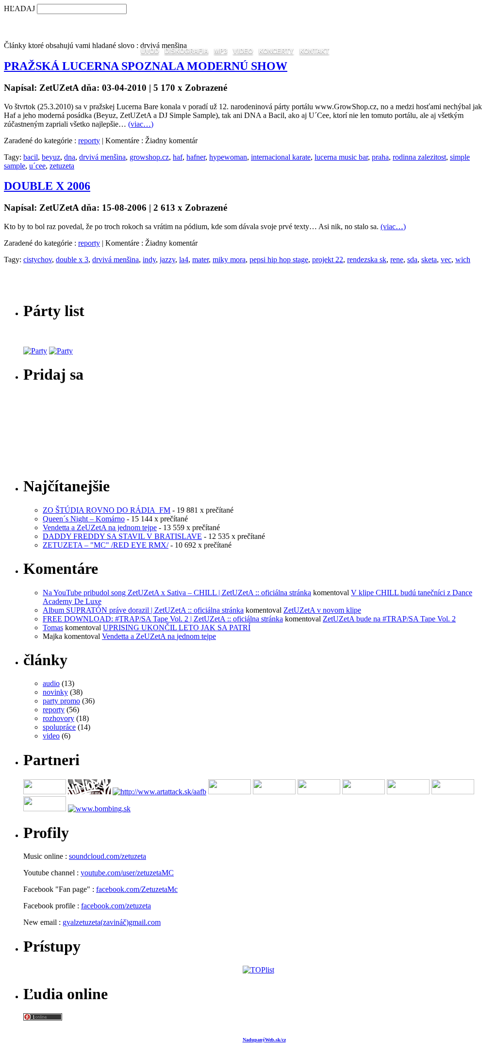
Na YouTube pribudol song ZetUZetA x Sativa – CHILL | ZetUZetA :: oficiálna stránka (177, 592)
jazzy (167, 259)
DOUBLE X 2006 (47, 186)
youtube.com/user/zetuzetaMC (127, 873)
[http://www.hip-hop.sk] (89, 791)
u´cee (37, 166)
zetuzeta (62, 166)
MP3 (220, 51)
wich (462, 259)
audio (51, 683)
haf (177, 157)
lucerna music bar (341, 157)
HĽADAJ (19, 8)
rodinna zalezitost (419, 157)
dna (69, 157)
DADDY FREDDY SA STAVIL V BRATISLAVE (122, 536)
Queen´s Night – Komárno (84, 519)
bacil (30, 157)
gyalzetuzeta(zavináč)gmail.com (112, 922)
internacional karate (281, 157)
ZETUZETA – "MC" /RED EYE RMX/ (105, 545)
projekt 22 (327, 259)
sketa (429, 259)
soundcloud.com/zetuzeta (107, 856)
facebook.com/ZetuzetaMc (137, 889)
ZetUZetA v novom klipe (322, 610)
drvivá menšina (102, 157)
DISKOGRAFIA (186, 51)
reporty (89, 140)
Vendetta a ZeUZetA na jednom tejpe (100, 527)
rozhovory (58, 718)
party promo (61, 701)
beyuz (51, 157)
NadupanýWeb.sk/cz (264, 1039)
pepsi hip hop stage (278, 259)
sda (412, 259)
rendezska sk (366, 259)
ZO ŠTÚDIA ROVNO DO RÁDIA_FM (106, 510)
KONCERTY (276, 51)
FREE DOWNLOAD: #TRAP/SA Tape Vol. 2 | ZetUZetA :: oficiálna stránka (163, 619)
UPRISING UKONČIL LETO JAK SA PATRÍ (176, 627)
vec (446, 259)
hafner (195, 157)
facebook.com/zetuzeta (116, 906)
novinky (55, 692)
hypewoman (228, 157)
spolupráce (59, 727)
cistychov (37, 259)
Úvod (150, 51)
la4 (183, 259)
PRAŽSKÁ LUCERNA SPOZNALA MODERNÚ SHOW (145, 66)
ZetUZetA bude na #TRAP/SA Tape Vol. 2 (389, 619)
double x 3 (72, 259)
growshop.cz (149, 157)
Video (243, 51)
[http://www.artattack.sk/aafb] (159, 791)
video (51, 736)
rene (396, 259)
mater (200, 259)
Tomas (53, 627)
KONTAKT (314, 51)
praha (380, 157)
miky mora (229, 259)
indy (149, 259)
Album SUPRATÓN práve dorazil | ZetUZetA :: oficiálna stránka (143, 610)
